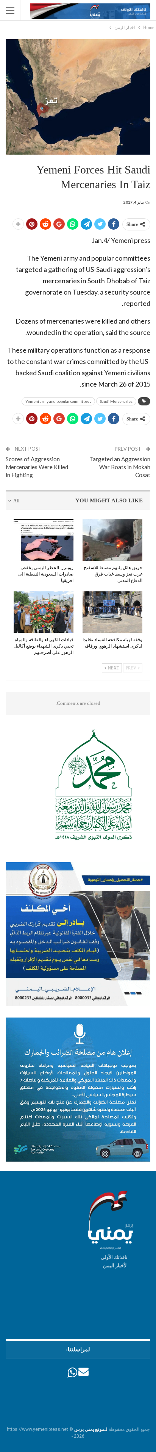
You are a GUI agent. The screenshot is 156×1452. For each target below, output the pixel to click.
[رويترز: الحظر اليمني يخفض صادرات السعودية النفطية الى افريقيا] (43, 540)
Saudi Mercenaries (116, 401)
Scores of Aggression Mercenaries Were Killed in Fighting (37, 467)
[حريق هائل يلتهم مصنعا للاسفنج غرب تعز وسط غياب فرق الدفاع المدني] (112, 540)
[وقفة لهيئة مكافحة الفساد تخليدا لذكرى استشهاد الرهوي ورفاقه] (112, 612)
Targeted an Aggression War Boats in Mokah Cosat (120, 467)
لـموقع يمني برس (91, 1429)
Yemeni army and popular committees (58, 401)
